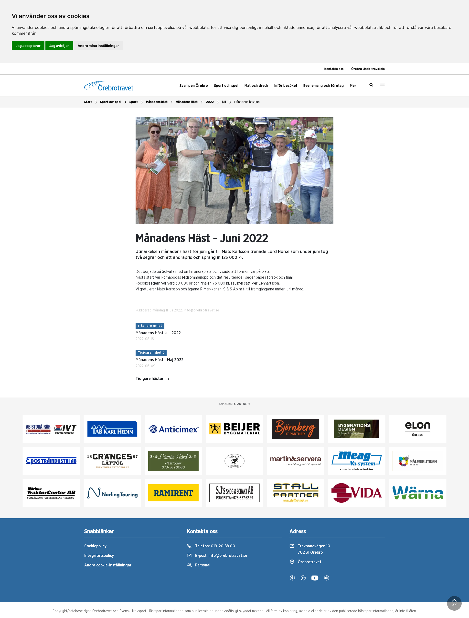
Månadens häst (157, 102)
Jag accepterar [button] (28, 46)
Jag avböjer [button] (59, 46)
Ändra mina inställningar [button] (98, 46)
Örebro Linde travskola (368, 69)
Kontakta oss (333, 69)
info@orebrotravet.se (201, 310)
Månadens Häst (187, 102)
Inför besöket (285, 86)
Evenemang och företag (323, 86)
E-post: (220, 556)
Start (88, 102)
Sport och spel (226, 86)
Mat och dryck (256, 86)
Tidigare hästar (149, 379)
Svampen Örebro (194, 86)
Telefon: (214, 546)
